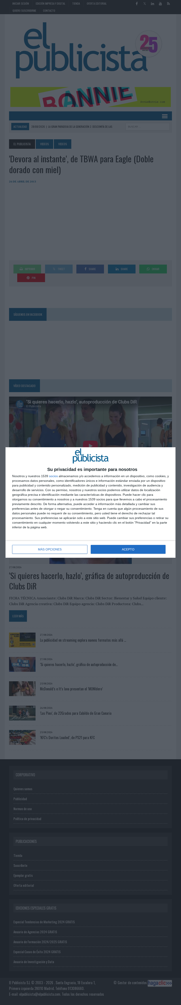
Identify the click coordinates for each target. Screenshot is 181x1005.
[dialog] (90, 502)
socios (53, 476)
